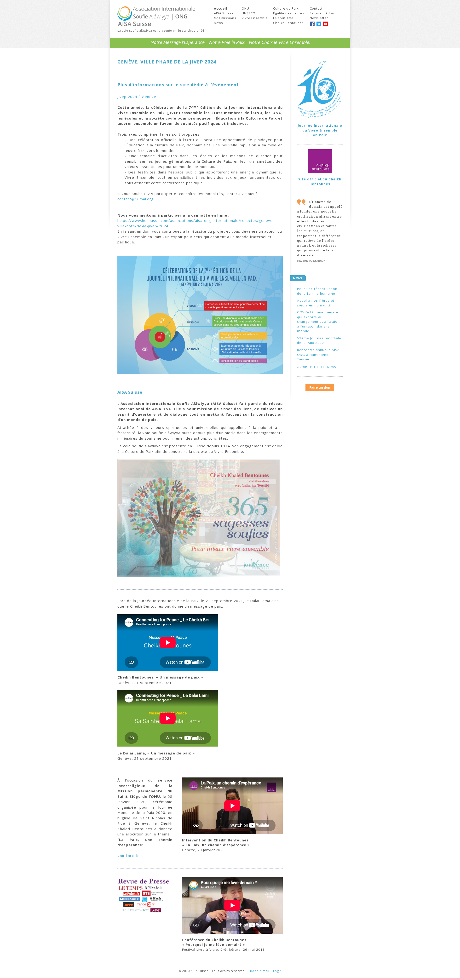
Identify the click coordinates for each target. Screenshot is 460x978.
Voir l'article (128, 855)
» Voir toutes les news (316, 367)
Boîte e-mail (259, 971)
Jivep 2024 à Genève (136, 96)
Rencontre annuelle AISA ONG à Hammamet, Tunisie (318, 354)
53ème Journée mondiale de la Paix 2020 (319, 340)
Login (277, 971)
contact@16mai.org (135, 198)
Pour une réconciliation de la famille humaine (317, 291)
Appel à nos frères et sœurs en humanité (315, 302)
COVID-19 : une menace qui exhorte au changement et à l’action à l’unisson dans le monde (318, 321)
